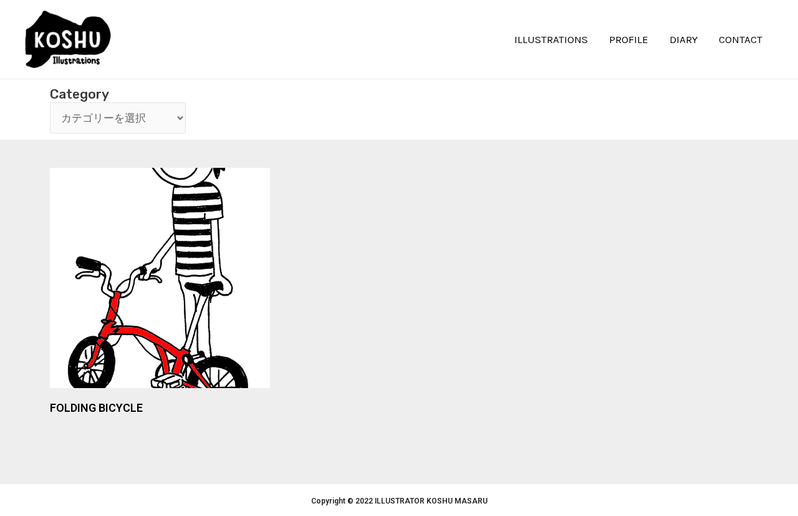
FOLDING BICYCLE (96, 407)
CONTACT (740, 39)
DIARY (684, 39)
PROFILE (628, 39)
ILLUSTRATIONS (551, 39)
